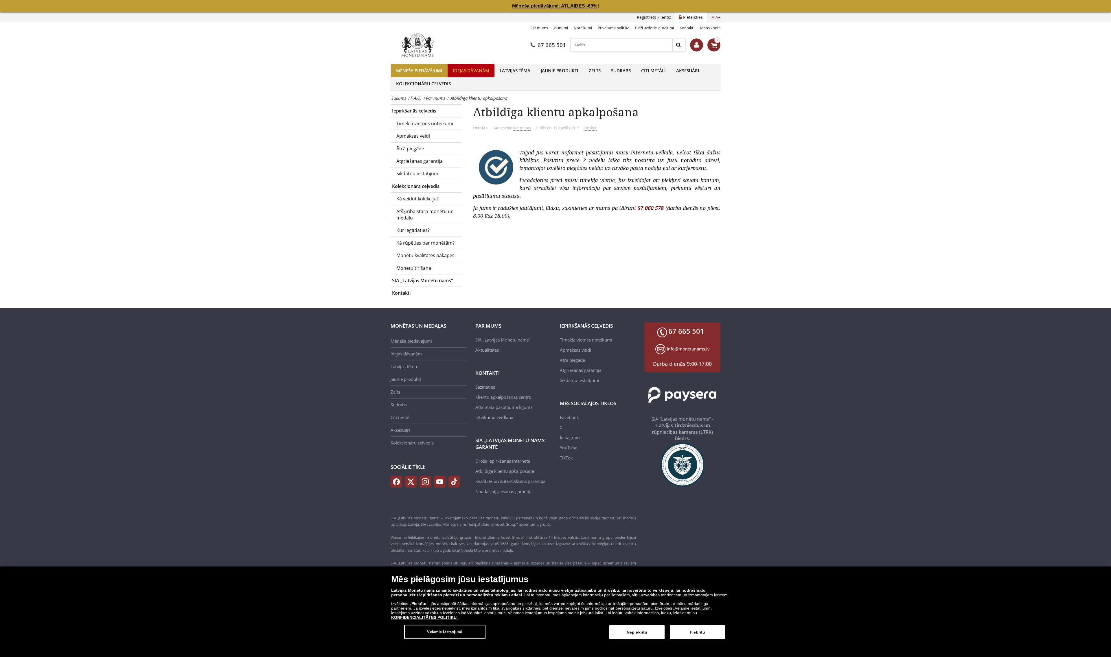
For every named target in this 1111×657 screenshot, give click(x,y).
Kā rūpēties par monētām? (425, 243)
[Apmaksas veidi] (683, 395)
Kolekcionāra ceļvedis (415, 186)
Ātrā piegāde (410, 148)
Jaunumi (561, 27)
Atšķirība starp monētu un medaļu (425, 214)
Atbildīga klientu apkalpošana (504, 471)
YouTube (568, 448)
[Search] (678, 44)
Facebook (569, 417)
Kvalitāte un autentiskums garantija (510, 481)
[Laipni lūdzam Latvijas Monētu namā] (696, 44)
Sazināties (485, 387)
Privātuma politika (613, 27)
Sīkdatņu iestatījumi (417, 173)
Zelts (595, 70)
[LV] (419, 45)
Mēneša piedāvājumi (419, 70)
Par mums (539, 27)
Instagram (570, 437)
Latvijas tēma (515, 70)
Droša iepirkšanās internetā (502, 461)
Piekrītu (697, 632)
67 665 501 (552, 45)
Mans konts (710, 27)
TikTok (566, 458)
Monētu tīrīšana (413, 268)
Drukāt (590, 127)
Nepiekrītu (637, 632)
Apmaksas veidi (413, 136)
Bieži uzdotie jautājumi (654, 27)
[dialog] (555, 611)
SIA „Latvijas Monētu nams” (422, 280)
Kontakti (687, 27)
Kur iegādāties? (413, 230)
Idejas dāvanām (471, 70)
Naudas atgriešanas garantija (504, 491)
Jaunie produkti (559, 70)
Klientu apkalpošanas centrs (503, 397)
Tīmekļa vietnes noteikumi (424, 123)
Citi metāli (653, 70)
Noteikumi (583, 27)
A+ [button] (717, 17)
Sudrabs (621, 70)
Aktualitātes (487, 350)
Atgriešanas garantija (419, 161)
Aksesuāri (687, 70)
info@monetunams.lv (688, 349)
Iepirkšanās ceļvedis (414, 111)
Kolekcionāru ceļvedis (423, 83)
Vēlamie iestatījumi (444, 632)
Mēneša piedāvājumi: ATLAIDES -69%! (555, 5)
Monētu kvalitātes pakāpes (425, 255)
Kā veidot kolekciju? (417, 198)
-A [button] (712, 17)
